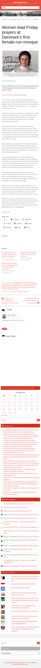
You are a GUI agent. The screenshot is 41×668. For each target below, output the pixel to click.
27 (31, 409)
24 (15, 409)
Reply (4, 328)
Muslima (25, 291)
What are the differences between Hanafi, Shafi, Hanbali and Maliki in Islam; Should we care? (25, 600)
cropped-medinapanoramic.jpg (16, 662)
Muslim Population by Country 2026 (23, 584)
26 (26, 409)
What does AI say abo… (11, 531)
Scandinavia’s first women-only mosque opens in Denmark (9, 254)
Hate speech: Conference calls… (17, 507)
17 (15, 405)
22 (4, 409)
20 (31, 405)
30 (9, 412)
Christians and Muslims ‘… (30, 527)
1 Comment (35, 19)
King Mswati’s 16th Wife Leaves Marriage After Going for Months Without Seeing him (25, 578)
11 (20, 402)
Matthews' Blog (18, 320)
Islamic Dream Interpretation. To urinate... (25, 611)
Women (14, 287)
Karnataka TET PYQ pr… (11, 521)
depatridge (11, 315)
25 (20, 409)
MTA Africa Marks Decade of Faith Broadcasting (18, 448)
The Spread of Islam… (10, 504)
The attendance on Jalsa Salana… (29, 536)
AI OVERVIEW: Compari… (12, 560)
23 (9, 409)
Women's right (13, 289)
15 (4, 405)
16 (9, 405)
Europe (23, 282)
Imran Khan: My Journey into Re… (21, 511)
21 (37, 405)
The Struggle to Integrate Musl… (28, 545)
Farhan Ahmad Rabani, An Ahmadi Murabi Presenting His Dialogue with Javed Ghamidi (25, 629)
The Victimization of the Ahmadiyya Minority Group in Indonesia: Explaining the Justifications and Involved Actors (21, 457)
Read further (6, 212)
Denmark (17, 282)
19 (26, 405)
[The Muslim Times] (20, 13)
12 (26, 402)
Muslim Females (12, 285)
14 (37, 402)
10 (15, 402)
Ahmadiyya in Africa (27, 504)
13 (31, 402)
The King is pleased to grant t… (28, 566)
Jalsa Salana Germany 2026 (20, 588)
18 (20, 405)
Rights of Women (24, 285)
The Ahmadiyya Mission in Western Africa (17, 446)
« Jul (2, 415)
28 (37, 409)
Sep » (6, 415)
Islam (24, 284)
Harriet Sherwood (10, 95)
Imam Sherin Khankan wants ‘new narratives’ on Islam (28, 254)
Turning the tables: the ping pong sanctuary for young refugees (31, 301)
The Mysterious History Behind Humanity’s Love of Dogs (10, 301)
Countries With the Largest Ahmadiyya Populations (20, 444)
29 (4, 412)
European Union (16, 284)
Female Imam (17, 291)
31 (15, 412)
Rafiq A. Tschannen (10, 19)
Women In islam (23, 287)
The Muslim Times (20, 2)
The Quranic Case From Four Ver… (26, 518)
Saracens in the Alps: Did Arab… (28, 514)
